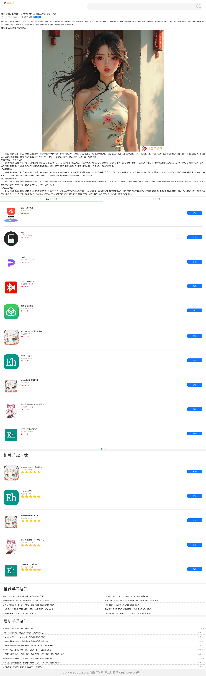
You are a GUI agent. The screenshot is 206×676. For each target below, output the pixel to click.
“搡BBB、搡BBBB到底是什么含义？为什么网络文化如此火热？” (128, 613)
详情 (195, 213)
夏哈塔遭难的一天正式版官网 (32, 404)
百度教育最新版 (27, 305)
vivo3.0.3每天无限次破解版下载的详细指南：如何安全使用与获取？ (28, 650)
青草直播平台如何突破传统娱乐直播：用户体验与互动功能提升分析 (28, 645)
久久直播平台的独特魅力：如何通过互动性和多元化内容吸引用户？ (28, 658)
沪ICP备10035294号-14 (129, 672)
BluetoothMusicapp (28, 281)
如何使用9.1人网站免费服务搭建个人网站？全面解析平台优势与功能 (28, 609)
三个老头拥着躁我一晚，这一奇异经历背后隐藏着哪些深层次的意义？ (28, 605)
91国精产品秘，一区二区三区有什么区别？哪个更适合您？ (127, 596)
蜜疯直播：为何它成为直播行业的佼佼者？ (18, 628)
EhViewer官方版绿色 (29, 428)
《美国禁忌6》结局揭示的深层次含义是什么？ (122, 605)
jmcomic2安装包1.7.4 (29, 380)
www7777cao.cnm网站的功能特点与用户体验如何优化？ (24, 596)
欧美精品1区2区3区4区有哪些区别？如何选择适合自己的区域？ (128, 609)
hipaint (23, 257)
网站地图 (110, 672)
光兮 (23, 232)
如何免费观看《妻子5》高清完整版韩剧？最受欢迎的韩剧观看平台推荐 (131, 600)
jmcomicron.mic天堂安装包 (31, 331)
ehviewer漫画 (26, 355)
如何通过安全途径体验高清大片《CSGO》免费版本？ (23, 667)
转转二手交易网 (27, 208)
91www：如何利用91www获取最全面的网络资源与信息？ (24, 637)
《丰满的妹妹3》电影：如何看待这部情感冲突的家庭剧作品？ (26, 641)
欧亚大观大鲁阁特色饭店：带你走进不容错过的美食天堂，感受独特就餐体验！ (32, 662)
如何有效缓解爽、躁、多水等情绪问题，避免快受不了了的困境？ (27, 600)
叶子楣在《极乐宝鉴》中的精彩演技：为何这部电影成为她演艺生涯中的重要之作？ (33, 654)
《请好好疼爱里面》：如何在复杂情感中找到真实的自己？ (24, 632)
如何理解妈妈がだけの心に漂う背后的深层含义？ (21, 613)
